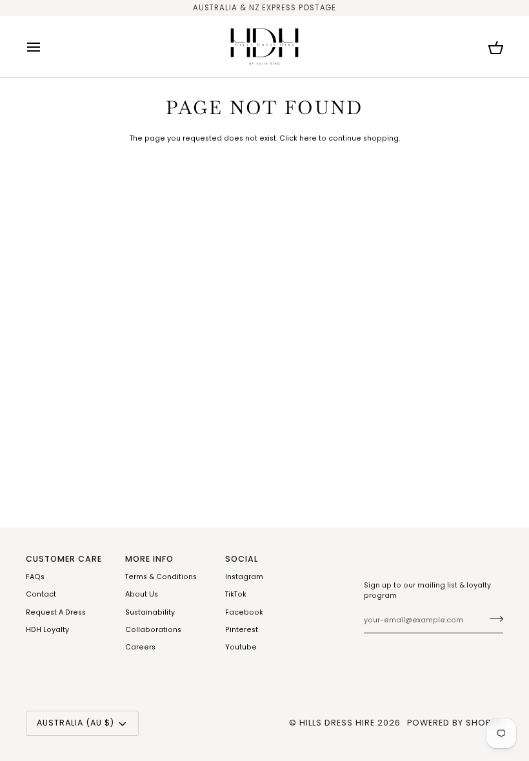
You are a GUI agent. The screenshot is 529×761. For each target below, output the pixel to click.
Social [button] (241, 558)
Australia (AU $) (75, 722)
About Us (141, 594)
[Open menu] (45, 46)
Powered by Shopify (455, 722)
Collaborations (153, 630)
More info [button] (149, 558)
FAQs (35, 577)
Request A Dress (56, 612)
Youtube (241, 647)
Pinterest (241, 630)
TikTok (235, 594)
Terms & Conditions (161, 577)
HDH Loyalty (47, 630)
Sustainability (150, 612)
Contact (41, 594)
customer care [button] (64, 558)
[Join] (492, 619)
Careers (140, 647)
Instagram (244, 577)
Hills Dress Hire (337, 722)
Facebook (244, 612)
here (308, 138)
